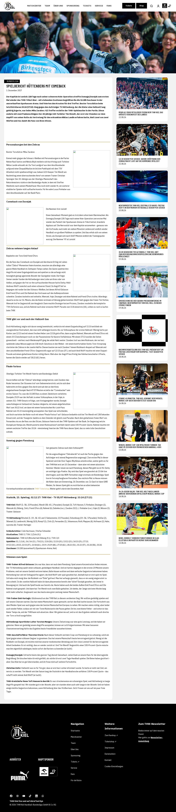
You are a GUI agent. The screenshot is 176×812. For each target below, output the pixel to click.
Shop (141, 6)
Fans (109, 6)
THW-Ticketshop (42, 489)
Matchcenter (34, 6)
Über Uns (58, 6)
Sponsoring (73, 6)
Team (47, 6)
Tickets (87, 6)
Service (99, 6)
